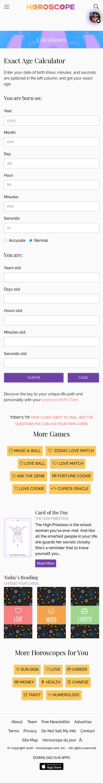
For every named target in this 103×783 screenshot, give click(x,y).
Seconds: (12, 218)
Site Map (30, 740)
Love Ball (34, 463)
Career (79, 669)
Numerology (66, 695)
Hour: (9, 175)
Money (26, 682)
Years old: (12, 268)
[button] (81, 740)
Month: (10, 132)
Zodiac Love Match (73, 450)
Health (53, 682)
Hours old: (13, 310)
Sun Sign (29, 669)
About (17, 722)
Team (32, 722)
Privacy (30, 731)
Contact (87, 731)
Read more (45, 563)
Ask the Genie (30, 476)
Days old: (12, 289)
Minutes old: (15, 332)
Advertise (83, 722)
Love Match (70, 463)
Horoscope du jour (59, 740)
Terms (13, 731)
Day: (7, 154)
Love (54, 669)
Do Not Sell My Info (58, 731)
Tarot (34, 695)
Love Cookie (31, 488)
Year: (8, 111)
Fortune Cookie (74, 476)
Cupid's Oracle (73, 488)
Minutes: (11, 197)
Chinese (80, 682)
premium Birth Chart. (60, 400)
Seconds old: (15, 353)
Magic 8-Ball (27, 450)
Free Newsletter (55, 722)
